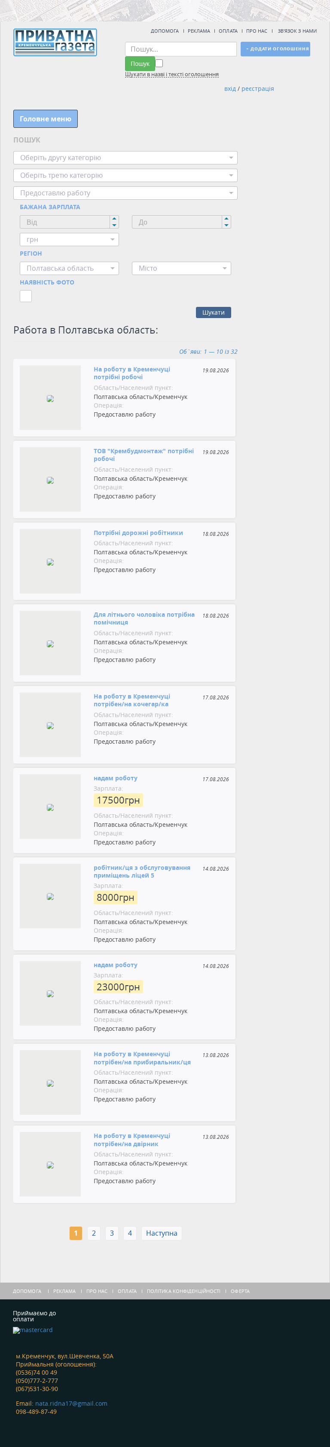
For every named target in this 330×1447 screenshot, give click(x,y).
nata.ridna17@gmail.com (71, 1403)
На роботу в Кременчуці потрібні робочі (132, 373)
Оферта (240, 1291)
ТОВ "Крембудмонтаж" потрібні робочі (144, 455)
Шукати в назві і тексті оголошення (172, 74)
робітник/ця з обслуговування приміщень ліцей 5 (142, 871)
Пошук (140, 63)
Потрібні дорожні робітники (138, 533)
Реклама (199, 31)
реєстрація (257, 88)
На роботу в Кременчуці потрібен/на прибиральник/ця (142, 1058)
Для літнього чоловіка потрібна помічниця (144, 618)
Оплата (228, 31)
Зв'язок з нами (297, 31)
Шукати (213, 312)
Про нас (257, 31)
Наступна (161, 1233)
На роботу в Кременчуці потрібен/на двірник (132, 1139)
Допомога (165, 31)
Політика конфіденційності (184, 1291)
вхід (230, 88)
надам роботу (116, 778)
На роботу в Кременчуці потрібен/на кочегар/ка (132, 700)
